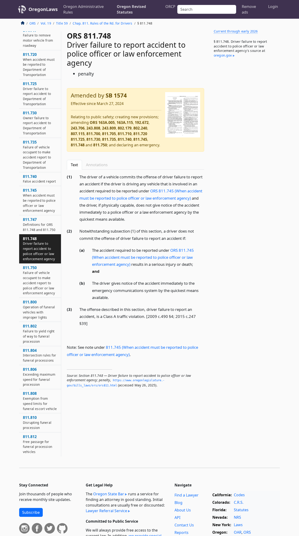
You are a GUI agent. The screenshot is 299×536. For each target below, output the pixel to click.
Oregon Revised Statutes (131, 9)
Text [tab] (74, 164)
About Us (182, 510)
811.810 (37, 422)
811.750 (100, 144)
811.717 (38, 38)
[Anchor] (128, 219)
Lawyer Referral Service (106, 510)
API (177, 517)
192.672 (142, 122)
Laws (238, 524)
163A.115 (125, 122)
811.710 (125, 133)
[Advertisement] (245, 138)
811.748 (78, 144)
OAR (238, 532)
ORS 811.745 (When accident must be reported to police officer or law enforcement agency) (143, 257)
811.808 (40, 401)
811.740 (125, 139)
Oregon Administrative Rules (83, 9)
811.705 (109, 133)
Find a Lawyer (186, 495)
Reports (181, 532)
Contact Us (184, 525)
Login (273, 6)
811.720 (140, 133)
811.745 (140, 139)
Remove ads (249, 9)
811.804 (39, 355)
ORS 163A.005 (102, 122)
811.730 (93, 139)
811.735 (109, 139)
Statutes (241, 509)
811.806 (39, 377)
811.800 (39, 310)
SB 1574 (116, 95)
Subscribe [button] (31, 512)
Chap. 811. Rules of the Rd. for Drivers (102, 23)
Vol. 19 (46, 23)
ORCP (170, 6)
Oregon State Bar (108, 493)
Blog (178, 502)
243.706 (78, 128)
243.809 (109, 128)
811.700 (93, 133)
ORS (32, 23)
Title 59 (62, 23)
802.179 (125, 128)
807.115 (78, 133)
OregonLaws (43, 9)
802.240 (140, 128)
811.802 (39, 334)
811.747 (39, 224)
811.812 (37, 444)
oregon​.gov (223, 55)
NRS (237, 517)
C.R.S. (238, 502)
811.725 (78, 139)
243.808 (93, 128)
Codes (239, 494)
